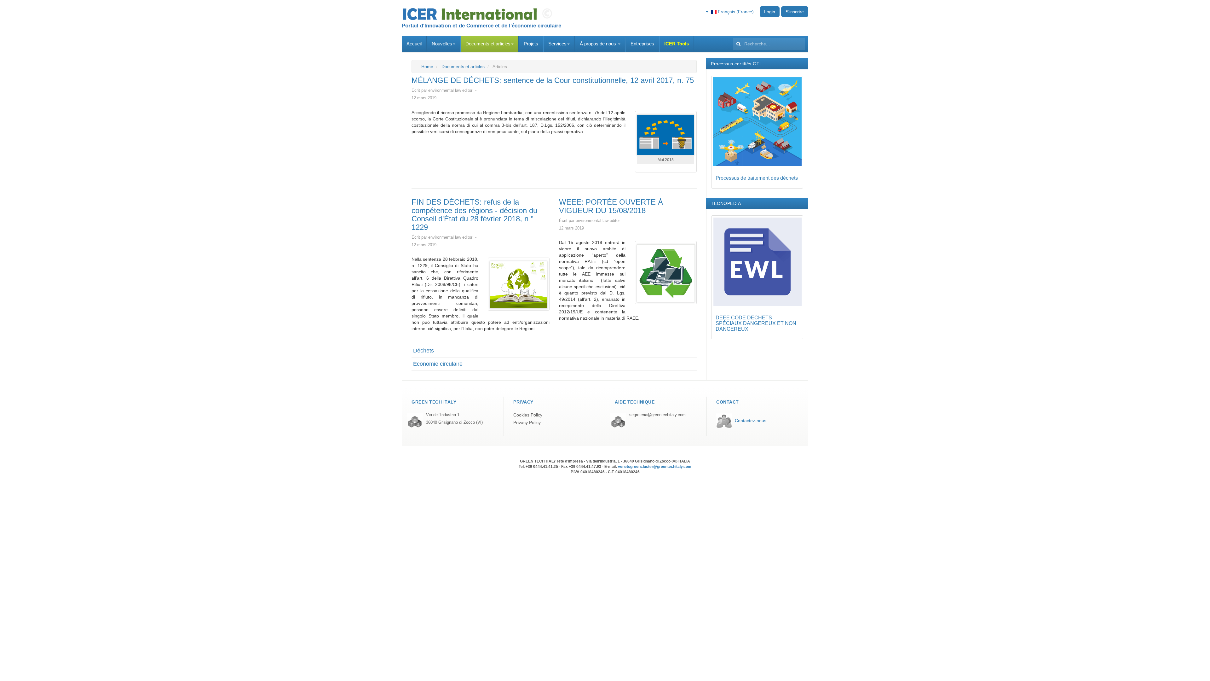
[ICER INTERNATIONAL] (479, 14)
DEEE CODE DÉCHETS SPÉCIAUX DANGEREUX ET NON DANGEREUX (756, 323)
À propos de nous (598, 43)
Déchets (423, 350)
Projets (531, 43)
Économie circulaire (438, 364)
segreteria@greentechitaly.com (657, 415)
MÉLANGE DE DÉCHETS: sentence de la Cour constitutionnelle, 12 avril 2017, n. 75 (553, 80)
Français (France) (735, 11)
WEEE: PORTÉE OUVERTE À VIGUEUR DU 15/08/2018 (611, 206)
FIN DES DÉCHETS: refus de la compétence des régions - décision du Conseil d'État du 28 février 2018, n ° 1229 (474, 214)
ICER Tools (676, 43)
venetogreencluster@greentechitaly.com (654, 466)
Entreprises (642, 43)
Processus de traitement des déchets (757, 178)
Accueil (414, 43)
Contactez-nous (750, 420)
